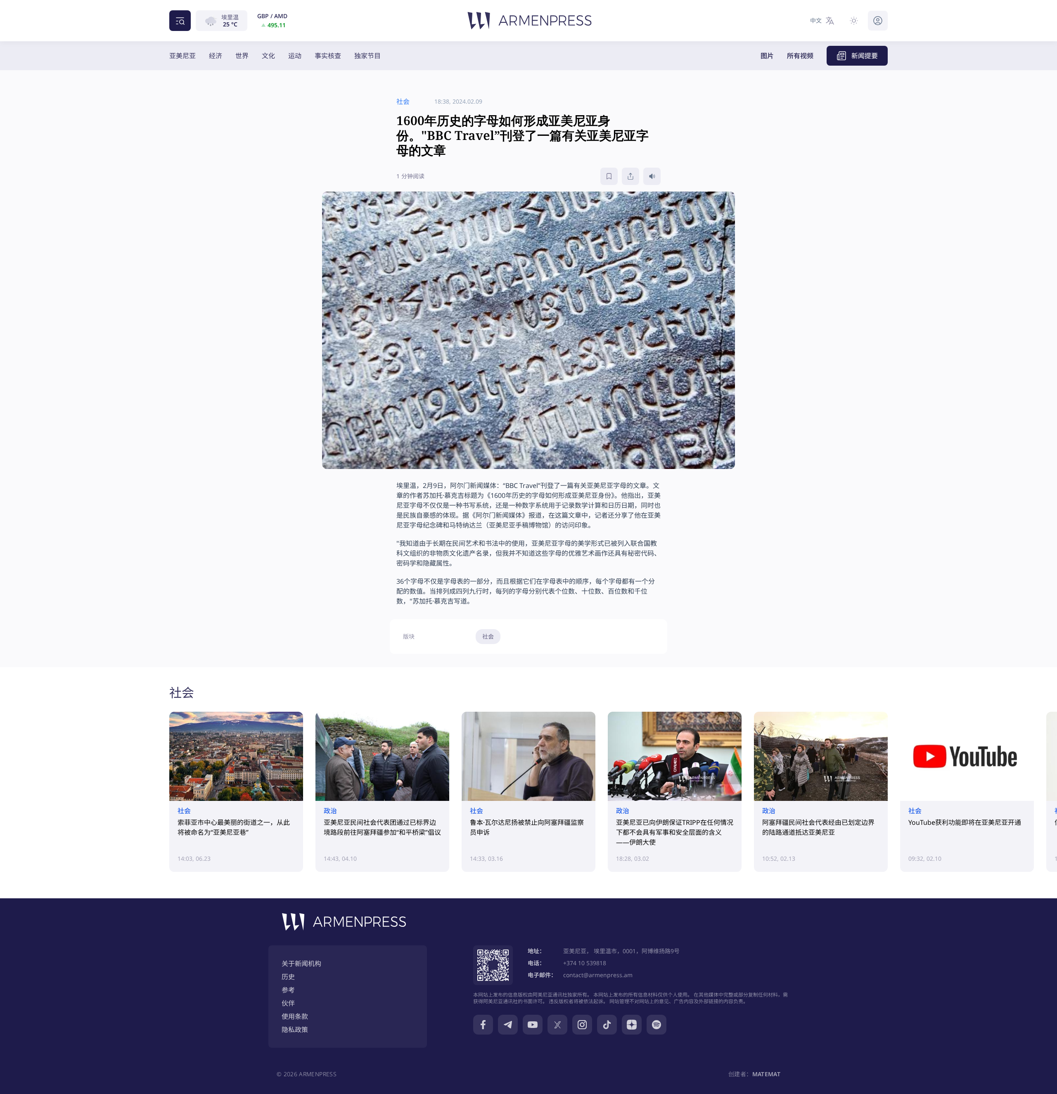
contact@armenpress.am (598, 975)
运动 (294, 55)
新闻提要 (864, 55)
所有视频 (800, 55)
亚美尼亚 (182, 55)
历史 (288, 976)
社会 (488, 636)
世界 (242, 55)
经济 (215, 55)
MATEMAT (766, 1074)
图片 (767, 55)
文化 (268, 55)
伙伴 (288, 1003)
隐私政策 (295, 1029)
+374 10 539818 (584, 963)
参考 (288, 990)
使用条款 (295, 1016)
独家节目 (367, 55)
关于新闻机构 (301, 963)
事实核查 (328, 55)
